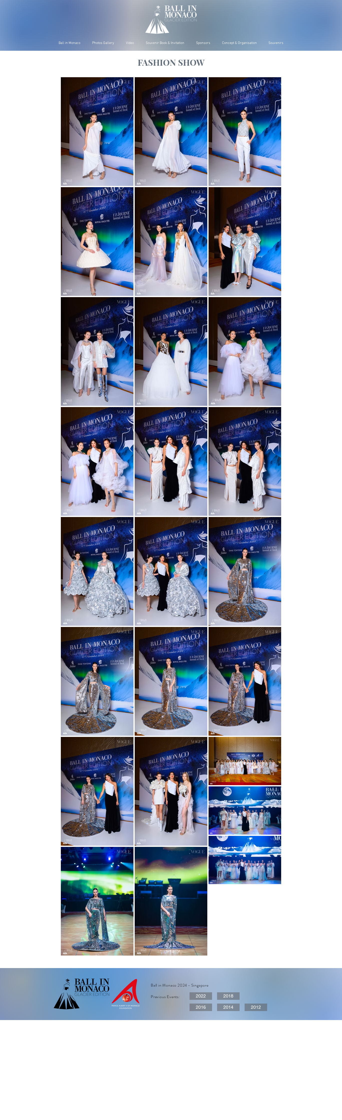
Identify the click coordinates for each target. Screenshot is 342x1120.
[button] (276, 43)
